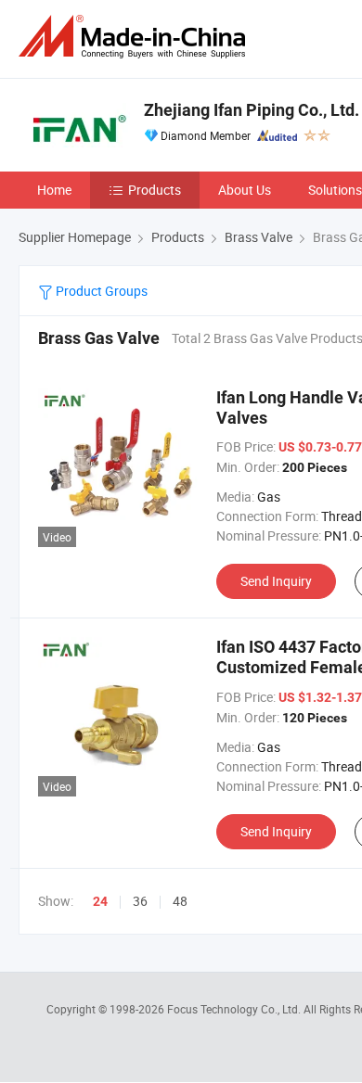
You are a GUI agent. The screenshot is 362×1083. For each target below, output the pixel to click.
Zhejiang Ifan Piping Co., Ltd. (251, 110)
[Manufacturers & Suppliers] (135, 36)
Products (154, 189)
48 (180, 901)
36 (140, 901)
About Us (244, 189)
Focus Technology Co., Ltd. (235, 1008)
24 (100, 901)
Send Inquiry (276, 581)
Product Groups (100, 290)
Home (54, 189)
